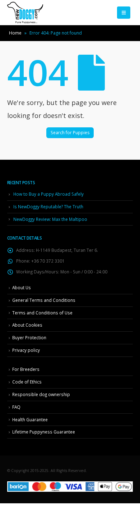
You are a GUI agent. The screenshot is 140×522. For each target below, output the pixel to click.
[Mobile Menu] (123, 12)
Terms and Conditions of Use (42, 313)
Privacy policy (26, 350)
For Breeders (25, 369)
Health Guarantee (30, 419)
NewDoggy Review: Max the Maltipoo (50, 219)
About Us (21, 287)
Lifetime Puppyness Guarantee (43, 432)
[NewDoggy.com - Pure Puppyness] (25, 12)
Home (15, 33)
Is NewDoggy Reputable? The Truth (48, 206)
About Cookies (27, 325)
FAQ (16, 407)
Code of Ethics (27, 382)
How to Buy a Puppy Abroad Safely (48, 194)
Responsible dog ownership (41, 394)
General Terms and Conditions (43, 300)
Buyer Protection (29, 337)
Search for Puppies (70, 133)
